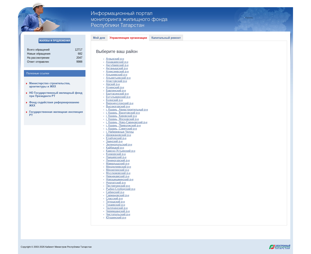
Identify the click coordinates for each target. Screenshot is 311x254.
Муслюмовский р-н (118, 173)
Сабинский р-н (115, 192)
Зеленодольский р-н (119, 144)
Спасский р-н (114, 198)
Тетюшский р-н (115, 201)
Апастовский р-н (116, 81)
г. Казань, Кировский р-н (121, 115)
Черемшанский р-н (118, 211)
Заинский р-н (114, 141)
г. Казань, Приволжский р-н (123, 125)
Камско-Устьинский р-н (120, 150)
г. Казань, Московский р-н (122, 119)
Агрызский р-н (115, 58)
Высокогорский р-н (118, 106)
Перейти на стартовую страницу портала (129, 19)
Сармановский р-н (117, 195)
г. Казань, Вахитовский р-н (123, 112)
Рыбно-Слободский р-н (120, 188)
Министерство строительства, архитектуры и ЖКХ (49, 85)
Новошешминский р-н (119, 179)
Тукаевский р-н (115, 204)
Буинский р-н (114, 100)
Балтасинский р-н (117, 93)
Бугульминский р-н (118, 96)
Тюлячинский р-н (117, 208)
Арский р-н (113, 84)
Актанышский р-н (117, 68)
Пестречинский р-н (118, 185)
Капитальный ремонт (166, 37)
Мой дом (99, 37)
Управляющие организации (128, 37)
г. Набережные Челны (120, 131)
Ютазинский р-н (116, 217)
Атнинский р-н (115, 87)
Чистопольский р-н (118, 214)
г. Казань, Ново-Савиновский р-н (126, 122)
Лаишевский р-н (116, 157)
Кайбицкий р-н (115, 147)
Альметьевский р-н (118, 77)
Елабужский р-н (116, 138)
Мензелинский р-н (117, 169)
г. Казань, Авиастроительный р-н (127, 109)
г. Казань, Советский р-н (121, 128)
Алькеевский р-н (116, 74)
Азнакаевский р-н (117, 62)
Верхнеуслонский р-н (119, 103)
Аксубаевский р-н (117, 65)
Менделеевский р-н (118, 166)
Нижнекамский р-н (117, 176)
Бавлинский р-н (116, 90)
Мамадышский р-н (117, 163)
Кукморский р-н (116, 154)
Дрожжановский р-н (118, 135)
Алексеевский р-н (117, 71)
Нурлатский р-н (116, 182)
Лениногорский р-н (118, 160)
